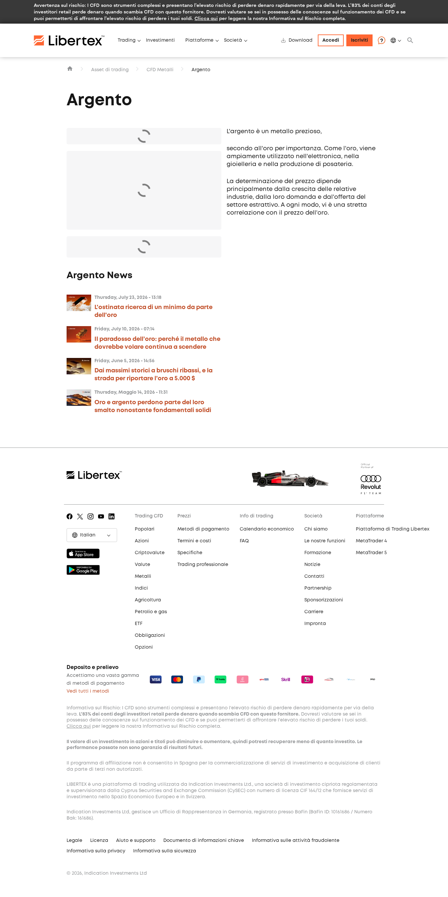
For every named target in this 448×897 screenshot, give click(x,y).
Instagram (92, 521)
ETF (138, 624)
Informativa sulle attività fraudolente (295, 841)
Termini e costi (194, 541)
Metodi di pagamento (203, 529)
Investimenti (160, 40)
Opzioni (144, 647)
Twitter (81, 521)
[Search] (410, 40)
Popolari (144, 529)
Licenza (99, 841)
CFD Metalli (160, 70)
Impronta (315, 624)
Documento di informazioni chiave (203, 841)
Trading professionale (202, 565)
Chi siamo (316, 529)
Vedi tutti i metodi (88, 691)
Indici (141, 588)
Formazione (317, 553)
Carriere (313, 612)
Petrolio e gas (151, 612)
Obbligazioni (150, 635)
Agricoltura (148, 600)
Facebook (71, 521)
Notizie (312, 565)
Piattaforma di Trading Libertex (392, 529)
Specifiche (189, 553)
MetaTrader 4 (371, 541)
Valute (142, 565)
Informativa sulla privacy (96, 851)
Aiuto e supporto (135, 841)
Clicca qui (206, 18)
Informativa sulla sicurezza (164, 851)
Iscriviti (359, 40)
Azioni (142, 541)
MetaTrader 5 (371, 553)
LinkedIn (113, 521)
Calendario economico (267, 529)
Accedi (330, 40)
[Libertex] (73, 40)
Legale (74, 841)
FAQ (244, 541)
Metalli (143, 576)
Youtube (102, 521)
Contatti (314, 576)
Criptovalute (150, 553)
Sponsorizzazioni (323, 600)
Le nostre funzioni (324, 541)
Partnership (318, 588)
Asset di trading (110, 70)
